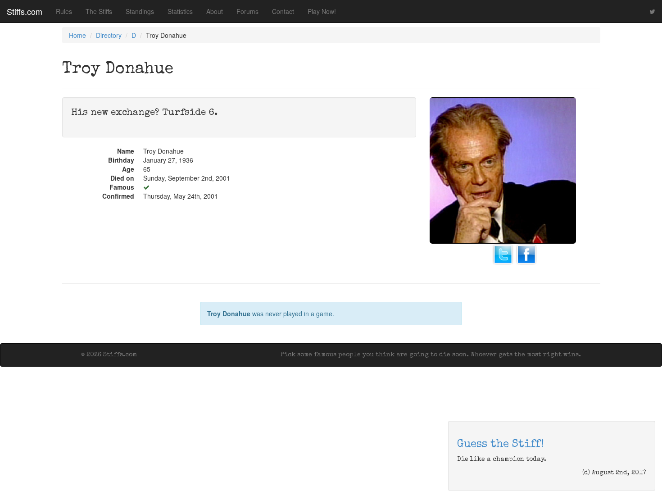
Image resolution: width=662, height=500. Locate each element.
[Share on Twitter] (503, 253)
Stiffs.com (24, 11)
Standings (140, 11)
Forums (247, 11)
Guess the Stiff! (500, 444)
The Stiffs (99, 11)
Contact (283, 11)
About (214, 11)
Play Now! (322, 11)
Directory (109, 35)
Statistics (180, 11)
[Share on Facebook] (526, 253)
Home (77, 35)
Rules (64, 11)
